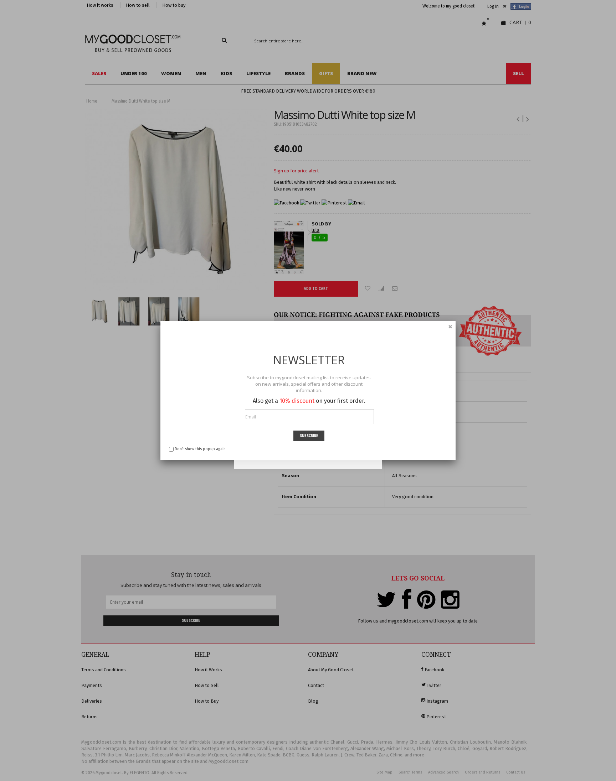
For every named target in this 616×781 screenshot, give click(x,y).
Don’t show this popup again (200, 449)
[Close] (450, 326)
